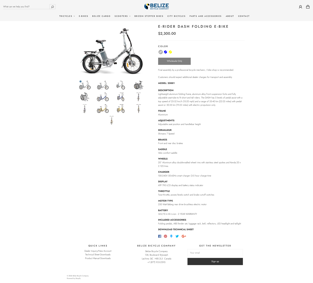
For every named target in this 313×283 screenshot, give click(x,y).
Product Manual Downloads (98, 258)
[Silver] (161, 52)
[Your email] (215, 252)
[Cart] (308, 6)
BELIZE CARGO (101, 16)
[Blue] (165, 52)
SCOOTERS (122, 16)
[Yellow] (170, 52)
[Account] (300, 6)
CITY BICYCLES (176, 16)
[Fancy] (171, 236)
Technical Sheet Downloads (98, 254)
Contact (244, 16)
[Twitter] (177, 236)
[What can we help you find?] (29, 6)
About (230, 16)
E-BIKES (83, 16)
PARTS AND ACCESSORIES (206, 16)
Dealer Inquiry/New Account (97, 251)
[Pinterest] (165, 236)
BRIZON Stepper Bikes (148, 16)
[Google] (184, 236)
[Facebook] (160, 236)
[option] (111, 51)
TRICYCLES (66, 16)
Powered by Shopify (74, 278)
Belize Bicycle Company (81, 276)
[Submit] (52, 6)
